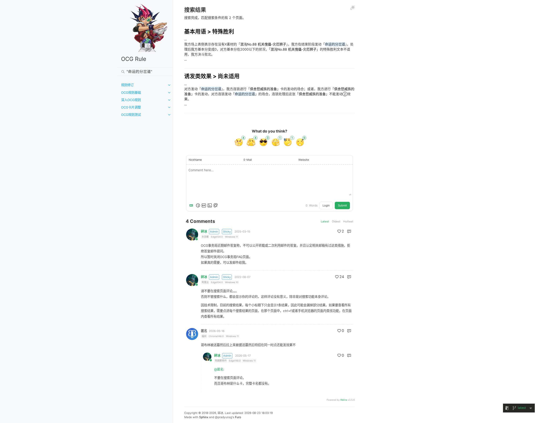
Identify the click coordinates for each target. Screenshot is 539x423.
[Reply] (349, 231)
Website (303, 159)
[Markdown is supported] (192, 205)
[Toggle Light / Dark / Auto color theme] (352, 7)
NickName (195, 159)
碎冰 (204, 231)
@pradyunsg (223, 417)
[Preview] (215, 205)
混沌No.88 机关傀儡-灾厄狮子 (263, 44)
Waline (343, 399)
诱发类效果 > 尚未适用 (212, 76)
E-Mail (248, 159)
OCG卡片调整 (131, 107)
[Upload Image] (209, 205)
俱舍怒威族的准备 (263, 89)
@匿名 (218, 369)
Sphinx (203, 417)
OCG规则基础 (131, 93)
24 (341, 276)
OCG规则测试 (131, 115)
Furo (238, 417)
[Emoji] (197, 205)
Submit (342, 205)
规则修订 (127, 85)
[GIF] (203, 205)
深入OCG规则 (131, 100)
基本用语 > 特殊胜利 (209, 31)
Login (326, 205)
